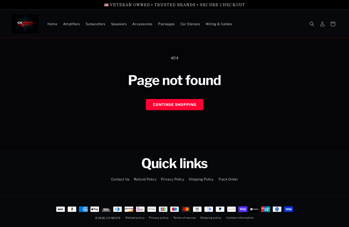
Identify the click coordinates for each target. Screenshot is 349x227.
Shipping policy (211, 217)
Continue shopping (174, 105)
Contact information (240, 217)
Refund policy (135, 217)
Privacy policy (159, 217)
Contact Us (120, 179)
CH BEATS (113, 218)
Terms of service (184, 217)
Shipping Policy (201, 179)
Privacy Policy (172, 179)
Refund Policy (145, 179)
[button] (312, 24)
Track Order (228, 179)
